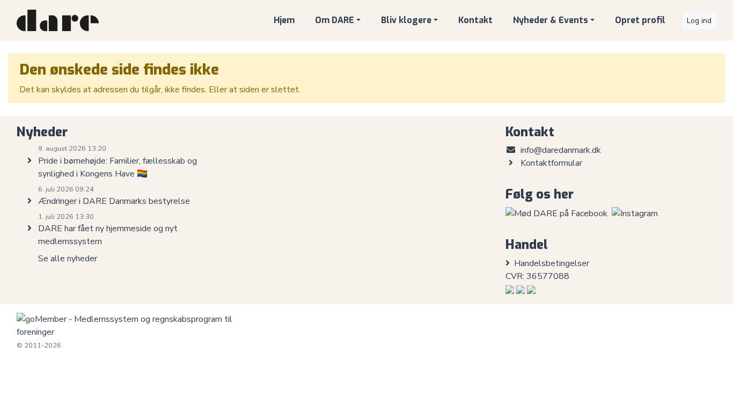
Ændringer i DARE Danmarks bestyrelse (114, 201)
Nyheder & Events (550, 20)
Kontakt (475, 20)
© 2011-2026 (39, 345)
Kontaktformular (551, 163)
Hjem (284, 20)
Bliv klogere (406, 20)
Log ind (699, 21)
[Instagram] (635, 213)
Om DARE (334, 20)
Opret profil (640, 20)
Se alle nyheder (67, 258)
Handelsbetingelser (551, 263)
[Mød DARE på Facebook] (556, 213)
